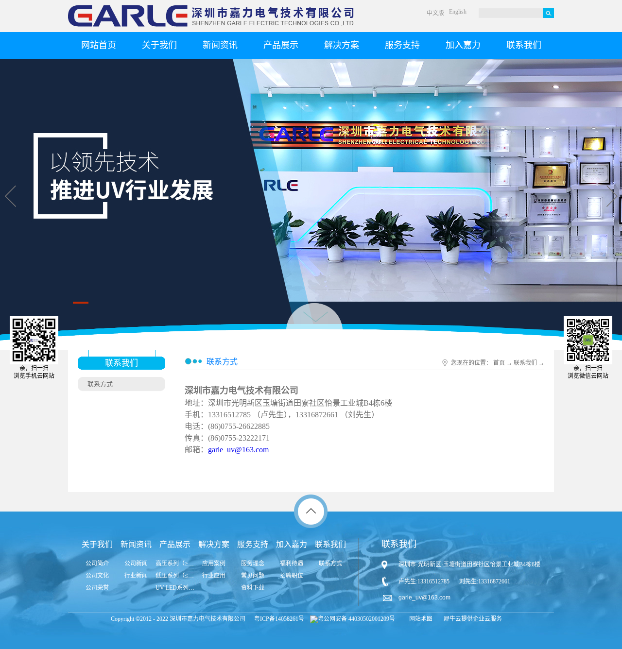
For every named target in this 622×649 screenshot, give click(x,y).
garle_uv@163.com (238, 449)
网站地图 (419, 618)
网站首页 (98, 45)
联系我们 (525, 362)
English (457, 11)
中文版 (435, 13)
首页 (499, 362)
